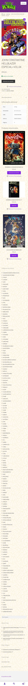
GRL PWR (5, 407)
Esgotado (14, 205)
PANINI (12, 90)
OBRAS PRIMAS (6, 499)
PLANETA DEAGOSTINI (7, 524)
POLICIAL (5, 529)
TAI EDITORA (5, 577)
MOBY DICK (5, 481)
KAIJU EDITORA (6, 449)
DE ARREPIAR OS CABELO (8, 346)
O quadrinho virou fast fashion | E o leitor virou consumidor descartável (13, 632)
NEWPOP (5, 492)
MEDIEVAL (5, 467)
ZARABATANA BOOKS (7, 611)
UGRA (4, 597)
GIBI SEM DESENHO (7, 401)
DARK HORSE (5, 341)
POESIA (4, 526)
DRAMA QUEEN (6, 355)
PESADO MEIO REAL (7, 517)
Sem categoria (6, 556)
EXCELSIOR (5, 380)
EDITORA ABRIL (6, 357)
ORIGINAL (5, 506)
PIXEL (4, 522)
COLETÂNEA (5, 325)
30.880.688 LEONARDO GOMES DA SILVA (11, 272)
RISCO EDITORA (6, 547)
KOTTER (5, 451)
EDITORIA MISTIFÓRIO (7, 366)
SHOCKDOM (5, 561)
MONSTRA (5, 483)
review (8, 661)
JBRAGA (4, 442)
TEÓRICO (5, 581)
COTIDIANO (5, 334)
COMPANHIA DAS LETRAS (8, 330)
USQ (4, 602)
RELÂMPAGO (5, 545)
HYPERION (5, 426)
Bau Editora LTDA (6, 309)
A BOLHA (5, 277)
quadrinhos (5, 661)
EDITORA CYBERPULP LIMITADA (9, 359)
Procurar (14, 683)
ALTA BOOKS (5, 293)
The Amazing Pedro (7, 651)
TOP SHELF (5, 591)
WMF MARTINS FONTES (8, 609)
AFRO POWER (5, 288)
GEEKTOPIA (5, 398)
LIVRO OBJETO (6, 455)
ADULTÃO (5, 286)
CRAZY (4, 336)
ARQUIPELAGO (6, 295)
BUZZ (4, 318)
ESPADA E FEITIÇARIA (7, 373)
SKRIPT (4, 563)
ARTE (4, 298)
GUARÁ (4, 410)
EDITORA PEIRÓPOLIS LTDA (8, 364)
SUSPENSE (5, 575)
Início (4, 14)
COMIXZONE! (5, 327)
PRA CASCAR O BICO (7, 531)
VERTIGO (5, 607)
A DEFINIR (5, 279)
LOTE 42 (4, 458)
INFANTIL (5, 435)
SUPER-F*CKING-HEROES (8, 570)
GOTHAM (5, 405)
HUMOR (4, 423)
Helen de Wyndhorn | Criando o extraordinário (12, 638)
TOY (4, 593)
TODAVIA (5, 588)
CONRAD (5, 332)
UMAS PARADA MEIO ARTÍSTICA (9, 600)
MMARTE (5, 478)
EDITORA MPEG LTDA (7, 362)
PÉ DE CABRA (5, 515)
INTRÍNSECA (5, 437)
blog (2, 661)
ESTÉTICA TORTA (6, 378)
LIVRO (4, 453)
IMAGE (4, 430)
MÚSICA (4, 485)
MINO (4, 474)
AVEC (4, 302)
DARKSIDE (5, 343)
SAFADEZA (5, 552)
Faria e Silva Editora (7, 384)
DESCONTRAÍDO (6, 348)
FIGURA (4, 396)
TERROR (4, 584)
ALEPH (4, 291)
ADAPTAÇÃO (5, 284)
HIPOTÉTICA (5, 417)
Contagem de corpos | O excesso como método (13, 634)
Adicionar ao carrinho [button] (14, 172)
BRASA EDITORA (6, 316)
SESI (4, 558)
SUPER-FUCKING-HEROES (8, 572)
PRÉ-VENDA (5, 536)
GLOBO (4, 403)
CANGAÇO (5, 320)
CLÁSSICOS (5, 323)
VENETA (4, 604)
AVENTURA (5, 304)
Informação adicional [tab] (7, 97)
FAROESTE (5, 387)
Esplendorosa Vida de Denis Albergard (11, 649)
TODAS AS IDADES (7, 586)
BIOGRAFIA (5, 314)
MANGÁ (4, 462)
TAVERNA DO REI (6, 579)
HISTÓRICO (5, 419)
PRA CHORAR (5, 533)
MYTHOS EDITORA (7, 488)
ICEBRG (4, 428)
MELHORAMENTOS (7, 472)
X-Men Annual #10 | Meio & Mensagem (11, 627)
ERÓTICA (5, 371)
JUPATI (4, 446)
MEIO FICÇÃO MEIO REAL (8, 469)
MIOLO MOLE (5, 476)
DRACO (4, 352)
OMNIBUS (5, 504)
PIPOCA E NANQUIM (7, 520)
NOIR (4, 494)
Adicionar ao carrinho (8, 81)
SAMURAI (5, 554)
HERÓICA (5, 414)
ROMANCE (5, 549)
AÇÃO (4, 282)
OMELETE (5, 501)
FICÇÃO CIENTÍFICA (7, 391)
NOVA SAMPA (5, 497)
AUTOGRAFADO (6, 300)
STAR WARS (5, 568)
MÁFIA (4, 460)
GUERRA (4, 412)
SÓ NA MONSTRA (6, 565)
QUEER (4, 542)
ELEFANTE (5, 369)
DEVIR (4, 350)
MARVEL (4, 465)
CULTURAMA (5, 339)
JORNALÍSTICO (6, 444)
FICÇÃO (4, 389)
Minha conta (4, 683)
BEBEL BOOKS (6, 311)
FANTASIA (8, 14)
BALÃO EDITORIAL (6, 307)
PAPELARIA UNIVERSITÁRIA (8, 513)
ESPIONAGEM (5, 375)
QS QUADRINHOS (6, 540)
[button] (24, 19)
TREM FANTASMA (6, 595)
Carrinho (21, 682)
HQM (4, 421)
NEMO (4, 490)
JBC (4, 439)
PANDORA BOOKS (6, 508)
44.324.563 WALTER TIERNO (8, 275)
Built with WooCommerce (8, 678)
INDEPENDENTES (6, 433)
